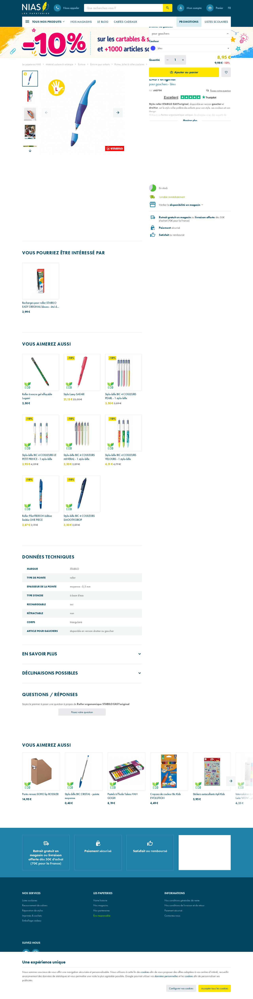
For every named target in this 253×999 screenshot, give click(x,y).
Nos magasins (100, 905)
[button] (45, 22)
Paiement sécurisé (173, 910)
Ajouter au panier (186, 72)
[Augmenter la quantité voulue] (183, 60)
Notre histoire (100, 900)
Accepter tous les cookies (214, 988)
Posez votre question (220, 90)
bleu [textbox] (160, 48)
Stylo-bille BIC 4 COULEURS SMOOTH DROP (79, 518)
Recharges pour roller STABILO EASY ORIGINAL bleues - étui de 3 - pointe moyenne (40, 305)
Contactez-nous (172, 915)
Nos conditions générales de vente (181, 900)
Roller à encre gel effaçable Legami (37, 396)
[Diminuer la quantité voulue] (168, 60)
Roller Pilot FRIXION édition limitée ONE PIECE (37, 518)
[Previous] (46, 112)
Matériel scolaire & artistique (59, 64)
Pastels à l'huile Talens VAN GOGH (122, 796)
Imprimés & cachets (32, 915)
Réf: (151, 90)
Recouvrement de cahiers (34, 905)
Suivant (30, 151)
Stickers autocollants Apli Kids (209, 794)
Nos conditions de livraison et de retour (184, 905)
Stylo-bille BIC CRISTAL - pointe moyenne (82, 796)
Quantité (154, 60)
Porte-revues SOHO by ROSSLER (40, 794)
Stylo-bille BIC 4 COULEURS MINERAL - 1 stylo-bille (79, 457)
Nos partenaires (101, 910)
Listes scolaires (29, 900)
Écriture (81, 64)
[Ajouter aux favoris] (226, 72)
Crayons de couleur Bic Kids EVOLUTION (165, 796)
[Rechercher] (167, 8)
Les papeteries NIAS (31, 64)
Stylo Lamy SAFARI (74, 394)
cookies (145, 972)
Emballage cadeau (31, 920)
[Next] (118, 112)
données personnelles (166, 976)
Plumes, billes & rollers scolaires (129, 64)
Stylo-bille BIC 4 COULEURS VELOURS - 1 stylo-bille (120, 457)
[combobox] (190, 48)
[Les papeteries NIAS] (35, 8)
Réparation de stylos (32, 910)
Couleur (154, 41)
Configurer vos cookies (181, 988)
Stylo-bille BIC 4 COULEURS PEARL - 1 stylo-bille (120, 396)
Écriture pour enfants (100, 64)
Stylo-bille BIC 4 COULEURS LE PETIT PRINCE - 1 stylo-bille (39, 457)
